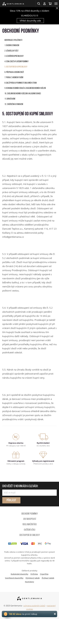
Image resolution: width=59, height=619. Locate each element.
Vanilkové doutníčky (14, 578)
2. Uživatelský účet (11, 51)
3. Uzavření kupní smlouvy (14, 56)
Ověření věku (29, 530)
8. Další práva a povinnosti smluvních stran (21, 83)
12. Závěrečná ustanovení (14, 104)
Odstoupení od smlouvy (29, 535)
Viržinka (34, 574)
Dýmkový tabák (33, 578)
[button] (38, 3)
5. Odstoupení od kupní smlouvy (16, 67)
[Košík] (50, 3)
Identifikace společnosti (13, 40)
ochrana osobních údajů (34, 605)
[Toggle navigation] (56, 3)
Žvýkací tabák (48, 578)
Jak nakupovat (29, 519)
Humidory (29, 581)
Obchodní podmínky (29, 514)
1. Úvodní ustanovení (12, 45)
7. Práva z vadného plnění (14, 77)
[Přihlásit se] (44, 3)
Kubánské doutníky (19, 574)
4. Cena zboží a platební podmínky (17, 62)
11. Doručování (10, 99)
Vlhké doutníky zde (30, 20)
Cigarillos (44, 574)
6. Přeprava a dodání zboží (14, 72)
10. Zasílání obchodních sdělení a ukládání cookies (23, 94)
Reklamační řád (30, 524)
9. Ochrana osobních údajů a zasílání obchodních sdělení (25, 88)
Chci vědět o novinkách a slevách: (20, 486)
